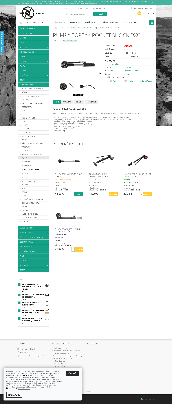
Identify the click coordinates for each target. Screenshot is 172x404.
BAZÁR (22, 270)
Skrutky (25, 188)
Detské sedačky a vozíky (32, 199)
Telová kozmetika (27, 251)
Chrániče (24, 70)
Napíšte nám (90, 22)
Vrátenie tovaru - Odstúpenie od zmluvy (67, 356)
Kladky (25, 185)
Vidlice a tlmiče (27, 52)
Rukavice (24, 66)
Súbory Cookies (59, 361)
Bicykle (23, 38)
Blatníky (25, 129)
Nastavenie (14, 395)
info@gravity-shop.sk (27, 349)
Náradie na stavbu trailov (31, 237)
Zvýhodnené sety (110, 22)
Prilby (22, 56)
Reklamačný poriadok (61, 353)
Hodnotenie (91, 102)
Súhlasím (72, 373)
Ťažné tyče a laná (29, 217)
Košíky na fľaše (28, 118)
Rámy (22, 42)
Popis (57, 102)
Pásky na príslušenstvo (32, 143)
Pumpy (24, 158)
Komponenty (25, 47)
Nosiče (25, 125)
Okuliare (24, 61)
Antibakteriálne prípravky (33, 89)
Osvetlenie (26, 132)
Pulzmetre (26, 151)
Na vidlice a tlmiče (31, 169)
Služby (23, 261)
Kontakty (74, 22)
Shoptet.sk (86, 391)
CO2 (25, 177)
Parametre (67, 102)
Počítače (26, 147)
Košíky (24, 121)
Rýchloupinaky (28, 181)
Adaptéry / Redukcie (30, 96)
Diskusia (79, 102)
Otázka (130, 81)
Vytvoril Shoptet (148, 399)
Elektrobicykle (131, 22)
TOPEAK (127, 67)
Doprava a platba (59, 363)
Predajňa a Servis (56, 22)
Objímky (25, 196)
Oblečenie (24, 75)
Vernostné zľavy (59, 366)
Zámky (24, 206)
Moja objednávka (35, 22)
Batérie (25, 100)
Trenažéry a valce (27, 246)
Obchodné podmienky (61, 348)
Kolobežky (24, 265)
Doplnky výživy (26, 242)
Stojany (25, 192)
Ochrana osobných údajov (62, 358)
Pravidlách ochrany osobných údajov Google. (25, 385)
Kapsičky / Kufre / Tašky (32, 154)
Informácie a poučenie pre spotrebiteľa (67, 351)
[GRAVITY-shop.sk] (31, 13)
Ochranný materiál (30, 203)
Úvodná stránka (21, 22)
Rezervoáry (27, 107)
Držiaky (25, 111)
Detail (78, 194)
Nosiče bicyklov (27, 232)
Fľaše (24, 114)
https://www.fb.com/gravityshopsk (32, 356)
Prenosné (27, 165)
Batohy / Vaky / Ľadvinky (32, 103)
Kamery (25, 140)
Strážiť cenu (147, 81)
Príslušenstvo (26, 85)
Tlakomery (27, 173)
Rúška (24, 92)
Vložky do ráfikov (30, 214)
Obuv (22, 80)
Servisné (27, 161)
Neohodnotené (70, 40)
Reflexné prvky (28, 136)
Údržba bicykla (26, 228)
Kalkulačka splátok (113, 64)
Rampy (22, 256)
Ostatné (25, 221)
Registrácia (149, 8)
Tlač (114, 81)
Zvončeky (26, 210)
